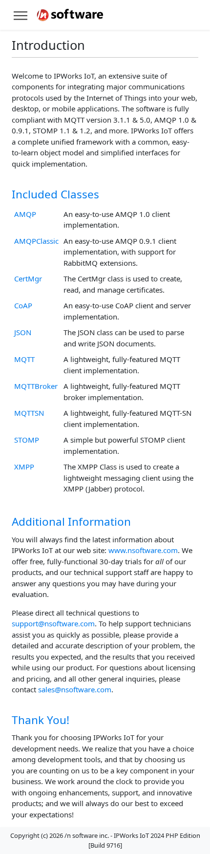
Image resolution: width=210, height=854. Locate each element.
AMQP (25, 214)
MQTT (24, 359)
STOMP (26, 440)
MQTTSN (29, 413)
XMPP (24, 466)
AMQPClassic (36, 241)
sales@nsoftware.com (74, 689)
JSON (22, 332)
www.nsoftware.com (143, 550)
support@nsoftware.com (53, 623)
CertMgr (28, 278)
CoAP (23, 305)
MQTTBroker (36, 386)
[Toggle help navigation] (20, 15)
